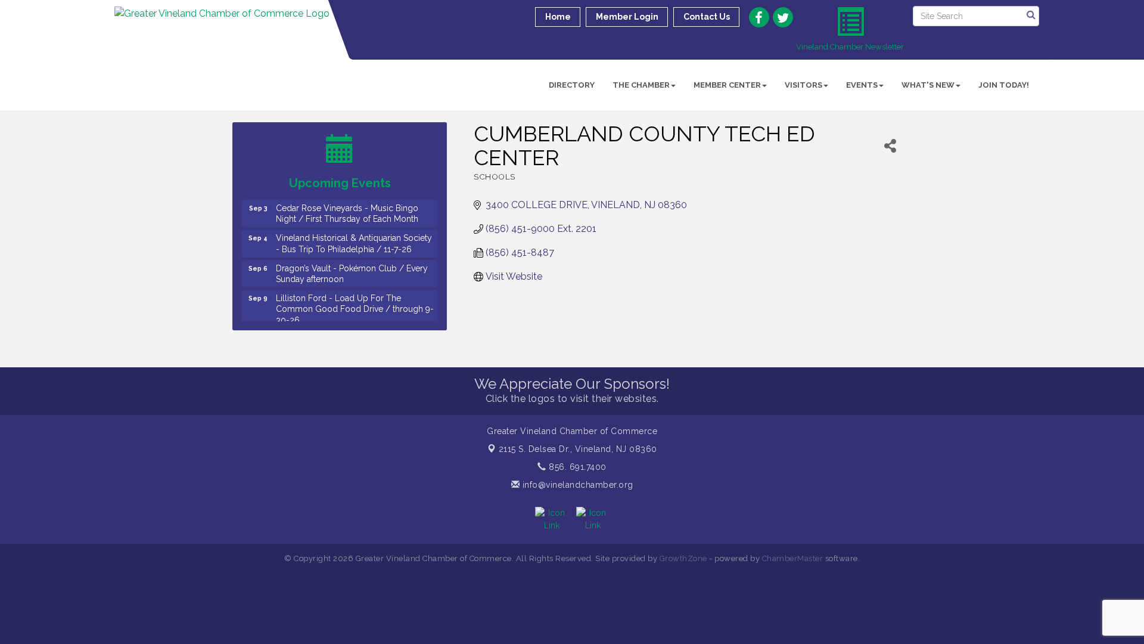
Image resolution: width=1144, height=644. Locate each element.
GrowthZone (683, 558)
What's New (928, 84)
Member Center (727, 84)
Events (862, 84)
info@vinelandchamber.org (576, 485)
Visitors (803, 84)
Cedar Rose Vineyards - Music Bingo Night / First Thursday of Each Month (347, 207)
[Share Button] (890, 145)
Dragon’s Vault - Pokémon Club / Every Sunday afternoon (352, 268)
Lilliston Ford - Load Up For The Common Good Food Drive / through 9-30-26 (355, 302)
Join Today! (1003, 84)
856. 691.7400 (576, 467)
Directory (572, 84)
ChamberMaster (792, 558)
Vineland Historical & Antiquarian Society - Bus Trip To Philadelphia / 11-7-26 (354, 237)
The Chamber (641, 84)
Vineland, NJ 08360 (578, 449)
